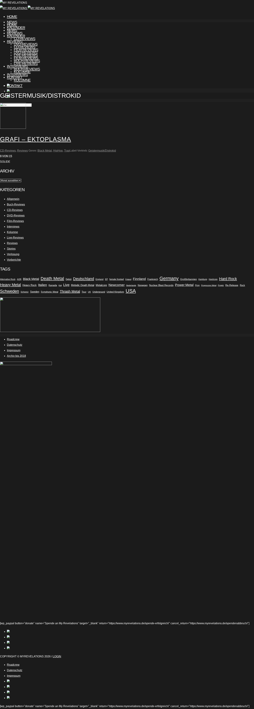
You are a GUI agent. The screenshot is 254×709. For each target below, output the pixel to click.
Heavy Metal (10, 285)
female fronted (116, 279)
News (12, 30)
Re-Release (231, 285)
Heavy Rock (29, 285)
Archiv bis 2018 (16, 355)
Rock (242, 285)
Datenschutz (14, 344)
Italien (42, 285)
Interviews (17, 74)
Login (57, 656)
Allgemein (13, 198)
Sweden (34, 291)
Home (12, 16)
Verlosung (13, 254)
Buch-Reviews (27, 69)
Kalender (16, 36)
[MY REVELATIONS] (27, 8)
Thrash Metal (70, 291)
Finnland (139, 279)
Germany (169, 278)
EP (106, 279)
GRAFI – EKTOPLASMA (35, 139)
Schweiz (25, 292)
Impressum (13, 350)
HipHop (58, 150)
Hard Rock (228, 279)
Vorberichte (14, 259)
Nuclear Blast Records (161, 285)
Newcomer (117, 285)
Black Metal (44, 150)
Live (66, 285)
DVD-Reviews (25, 52)
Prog (197, 285)
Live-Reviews (26, 63)
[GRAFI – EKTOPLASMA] (13, 127)
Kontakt (14, 86)
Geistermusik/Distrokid (102, 150)
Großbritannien (188, 279)
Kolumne (22, 80)
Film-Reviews (26, 58)
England (100, 279)
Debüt (69, 279)
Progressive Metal (208, 285)
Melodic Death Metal (82, 285)
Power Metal (184, 285)
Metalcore (101, 285)
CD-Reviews (24, 47)
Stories (11, 248)
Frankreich (152, 279)
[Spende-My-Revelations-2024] (50, 331)
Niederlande (131, 285)
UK (89, 292)
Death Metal (52, 278)
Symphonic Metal (49, 292)
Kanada (53, 285)
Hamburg (202, 279)
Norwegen (143, 285)
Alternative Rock (7, 279)
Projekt (221, 285)
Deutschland (83, 279)
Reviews (14, 41)
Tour (84, 291)
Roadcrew (13, 339)
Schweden (9, 291)
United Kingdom (115, 292)
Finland (128, 279)
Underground (98, 292)
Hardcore (213, 279)
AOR (19, 279)
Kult (60, 285)
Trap (67, 150)
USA (131, 291)
